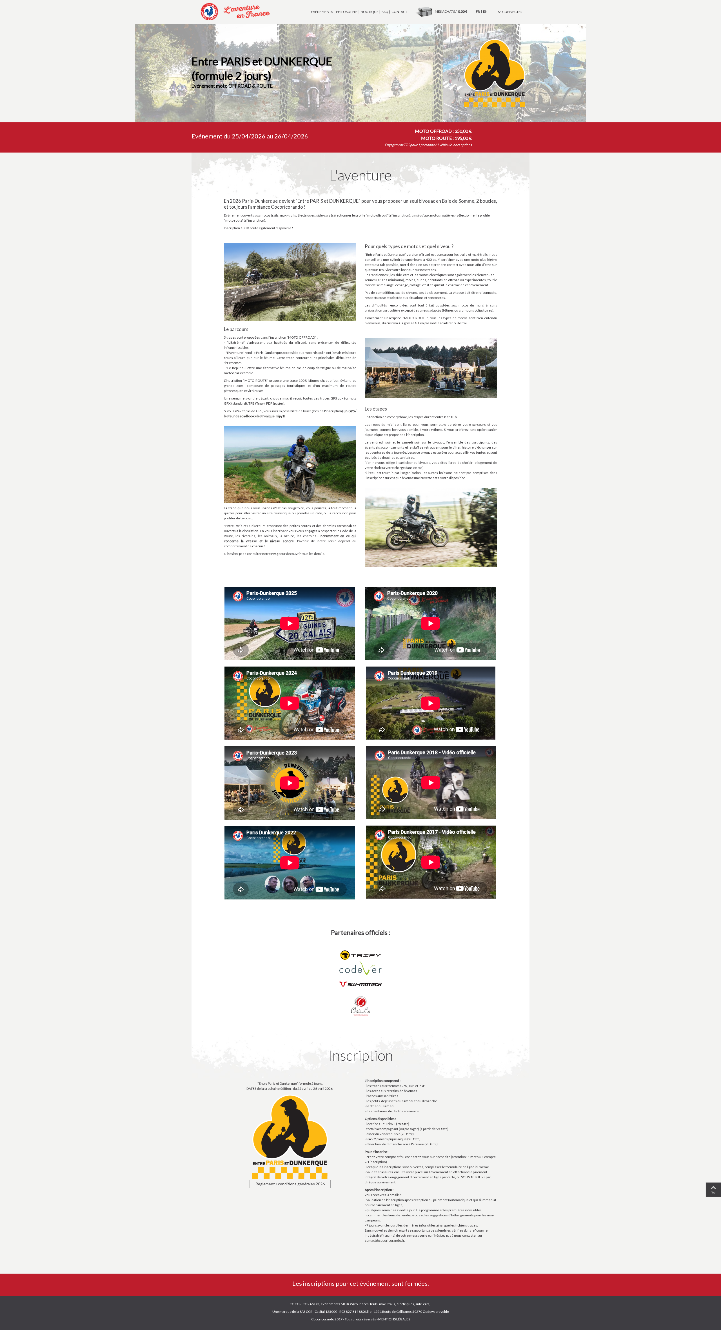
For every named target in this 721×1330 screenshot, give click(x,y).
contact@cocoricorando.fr (384, 1240)
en (485, 11)
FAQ (385, 12)
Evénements (322, 12)
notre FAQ (270, 554)
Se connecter (510, 12)
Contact (399, 12)
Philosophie (347, 12)
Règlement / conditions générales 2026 (290, 1183)
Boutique (370, 12)
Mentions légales (394, 1319)
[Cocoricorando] (234, 11)
